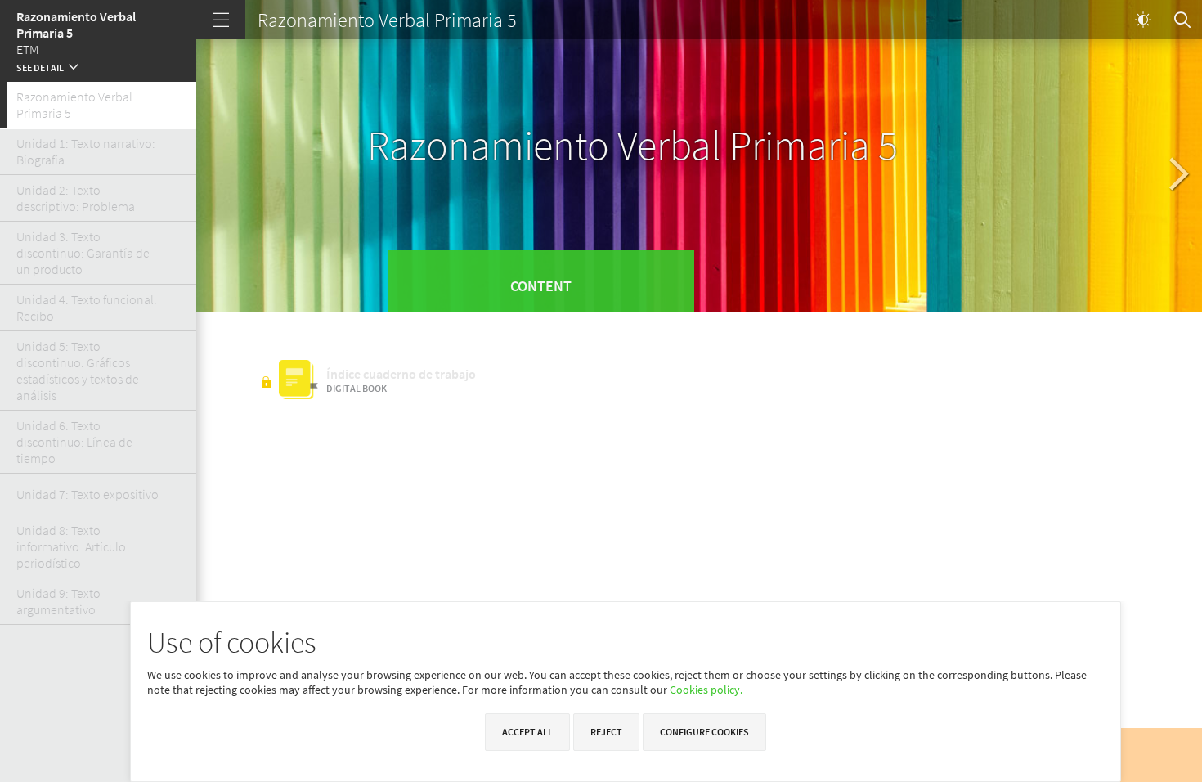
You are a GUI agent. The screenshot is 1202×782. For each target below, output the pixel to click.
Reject (606, 732)
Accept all (527, 732)
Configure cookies (704, 732)
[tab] (98, 105)
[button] (98, 65)
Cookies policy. (706, 689)
